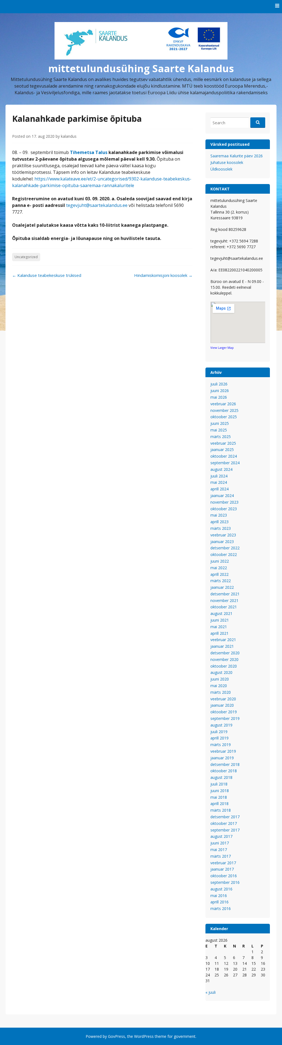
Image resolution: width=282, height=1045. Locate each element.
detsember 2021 (225, 593)
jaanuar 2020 (222, 705)
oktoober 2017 (223, 823)
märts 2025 (220, 436)
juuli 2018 (218, 784)
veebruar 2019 (223, 751)
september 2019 (225, 718)
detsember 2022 (225, 547)
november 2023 (224, 502)
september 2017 (225, 830)
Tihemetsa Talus (88, 152)
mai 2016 (218, 895)
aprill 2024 (219, 489)
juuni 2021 (219, 620)
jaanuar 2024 (222, 495)
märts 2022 (220, 580)
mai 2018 (218, 797)
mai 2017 (218, 849)
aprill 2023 (219, 521)
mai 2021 (218, 626)
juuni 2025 (219, 423)
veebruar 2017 (223, 862)
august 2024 (221, 469)
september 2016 (225, 882)
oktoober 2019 (223, 711)
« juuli (210, 992)
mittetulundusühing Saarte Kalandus (141, 68)
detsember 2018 (225, 764)
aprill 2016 (219, 901)
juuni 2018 (219, 790)
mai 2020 (218, 685)
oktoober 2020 (223, 666)
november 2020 (224, 659)
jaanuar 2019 (222, 757)
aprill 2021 (219, 633)
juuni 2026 (219, 390)
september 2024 (225, 462)
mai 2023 (218, 515)
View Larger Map (222, 348)
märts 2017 (220, 856)
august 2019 (221, 725)
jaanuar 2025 (222, 449)
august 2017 (221, 836)
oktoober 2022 (223, 554)
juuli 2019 (218, 731)
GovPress (116, 1036)
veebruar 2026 (223, 403)
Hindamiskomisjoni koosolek (163, 275)
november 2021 (224, 600)
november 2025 (224, 410)
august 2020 (221, 672)
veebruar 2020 (223, 698)
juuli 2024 (218, 476)
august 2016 (221, 889)
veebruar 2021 (223, 639)
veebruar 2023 (223, 535)
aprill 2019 (219, 738)
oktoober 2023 (223, 508)
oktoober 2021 (223, 606)
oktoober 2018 (223, 770)
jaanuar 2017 (222, 869)
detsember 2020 (225, 652)
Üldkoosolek (221, 169)
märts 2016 (220, 908)
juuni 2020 (219, 679)
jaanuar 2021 (222, 646)
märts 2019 (220, 744)
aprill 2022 (219, 574)
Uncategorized (26, 257)
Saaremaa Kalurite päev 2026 (236, 155)
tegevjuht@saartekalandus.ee (97, 205)
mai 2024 (218, 482)
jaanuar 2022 (222, 587)
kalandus (69, 136)
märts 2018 (220, 810)
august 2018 (221, 777)
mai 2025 (218, 430)
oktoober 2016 (223, 875)
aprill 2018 (219, 803)
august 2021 (221, 613)
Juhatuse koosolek (226, 162)
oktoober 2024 (223, 456)
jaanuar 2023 (222, 541)
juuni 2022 (219, 561)
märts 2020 (220, 692)
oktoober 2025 (223, 416)
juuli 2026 (218, 384)
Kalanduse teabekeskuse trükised (46, 275)
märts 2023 (220, 528)
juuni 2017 (219, 843)
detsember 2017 (225, 816)
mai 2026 (218, 397)
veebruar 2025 (223, 443)
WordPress (144, 1036)
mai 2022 (218, 567)
